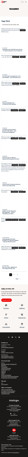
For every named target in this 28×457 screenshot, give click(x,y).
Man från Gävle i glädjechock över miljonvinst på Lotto (9, 267)
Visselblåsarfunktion (5, 393)
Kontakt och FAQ (6, 300)
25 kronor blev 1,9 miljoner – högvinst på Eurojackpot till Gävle (10, 158)
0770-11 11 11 (3, 346)
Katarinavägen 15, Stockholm (7, 357)
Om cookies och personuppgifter (8, 391)
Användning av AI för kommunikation (9, 377)
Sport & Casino (4, 384)
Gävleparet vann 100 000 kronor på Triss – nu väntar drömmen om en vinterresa (12, 50)
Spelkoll (6, 317)
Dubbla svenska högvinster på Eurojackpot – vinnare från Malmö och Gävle (9, 212)
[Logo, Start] (4, 2)
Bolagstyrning (22, 317)
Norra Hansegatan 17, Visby (7, 356)
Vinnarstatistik (6, 327)
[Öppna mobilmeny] (26, 2)
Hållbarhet (22, 308)
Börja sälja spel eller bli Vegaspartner (9, 364)
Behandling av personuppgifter (8, 392)
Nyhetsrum (3, 365)
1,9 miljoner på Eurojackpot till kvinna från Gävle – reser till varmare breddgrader (9, 131)
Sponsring (3, 371)
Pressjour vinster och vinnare (7, 352)
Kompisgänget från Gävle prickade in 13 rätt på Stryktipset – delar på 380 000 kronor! (10, 240)
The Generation (15, 452)
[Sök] (23, 2)
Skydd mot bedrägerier (6, 375)
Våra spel (22, 327)
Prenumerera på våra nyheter (9, 24)
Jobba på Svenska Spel (6, 368)
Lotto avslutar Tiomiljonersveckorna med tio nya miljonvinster (11, 185)
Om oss (2, 362)
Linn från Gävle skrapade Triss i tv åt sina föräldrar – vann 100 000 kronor (11, 76)
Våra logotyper (4, 367)
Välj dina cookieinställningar (7, 389)
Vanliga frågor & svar (5, 369)
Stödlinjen (18, 409)
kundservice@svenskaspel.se (7, 347)
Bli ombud (6, 308)
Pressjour (3, 351)
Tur (2, 383)
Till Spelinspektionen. (13, 424)
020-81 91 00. (15, 410)
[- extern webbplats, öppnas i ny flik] (9, 337)
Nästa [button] (17, 279)
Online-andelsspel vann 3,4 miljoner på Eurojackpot (9, 103)
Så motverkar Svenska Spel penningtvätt (9, 376)
